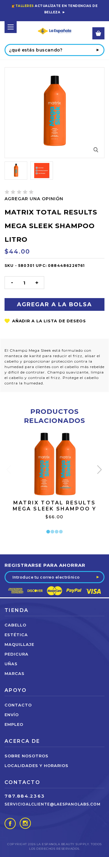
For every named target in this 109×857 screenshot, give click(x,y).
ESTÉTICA (16, 634)
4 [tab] (61, 531)
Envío (12, 714)
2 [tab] (52, 531)
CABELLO (15, 625)
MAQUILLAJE (19, 644)
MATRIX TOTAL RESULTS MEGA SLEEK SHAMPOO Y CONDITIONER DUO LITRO (54, 509)
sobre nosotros (26, 755)
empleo (14, 724)
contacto (18, 705)
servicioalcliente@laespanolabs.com (53, 804)
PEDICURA (16, 654)
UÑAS (11, 663)
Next (100, 471)
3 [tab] (56, 531)
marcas (15, 673)
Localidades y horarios (36, 765)
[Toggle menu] (11, 27)
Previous (9, 471)
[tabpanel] (55, 483)
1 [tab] (48, 531)
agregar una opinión (34, 198)
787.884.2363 (25, 796)
